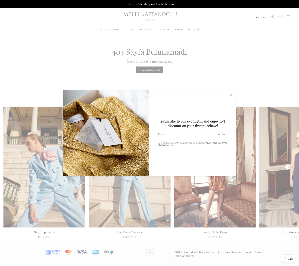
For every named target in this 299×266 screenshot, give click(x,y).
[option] (257, 17)
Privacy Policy (211, 142)
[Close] (231, 95)
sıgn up (220, 134)
